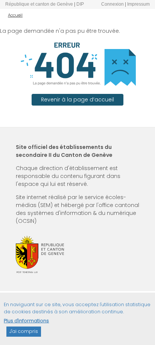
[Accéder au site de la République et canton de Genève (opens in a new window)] (40, 254)
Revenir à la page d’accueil (77, 99)
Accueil (15, 15)
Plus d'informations (26, 320)
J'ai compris (23, 331)
